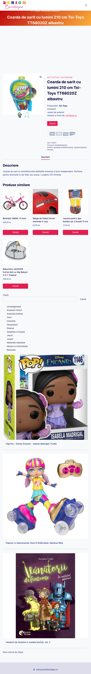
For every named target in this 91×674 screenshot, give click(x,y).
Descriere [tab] (45, 157)
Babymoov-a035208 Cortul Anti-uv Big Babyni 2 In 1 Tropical (15, 272)
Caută (6, 295)
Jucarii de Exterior (80, 147)
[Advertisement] (45, 51)
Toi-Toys (50, 149)
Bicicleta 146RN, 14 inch (14, 218)
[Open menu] (86, 5)
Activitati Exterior (60, 77)
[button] (41, 77)
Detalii (52, 123)
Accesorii (57, 147)
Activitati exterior (67, 147)
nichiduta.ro (71, 115)
